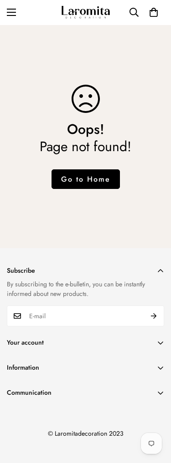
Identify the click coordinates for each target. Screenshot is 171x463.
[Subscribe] (154, 315)
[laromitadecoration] (86, 12)
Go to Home (85, 179)
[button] (153, 12)
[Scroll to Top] (154, 415)
